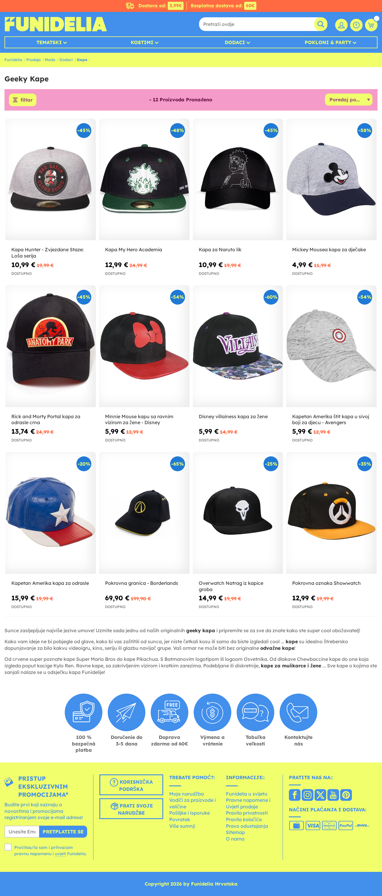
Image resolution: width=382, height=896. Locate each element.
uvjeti (60, 853)
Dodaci (235, 42)
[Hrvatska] (295, 795)
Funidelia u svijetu (246, 794)
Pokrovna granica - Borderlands (141, 583)
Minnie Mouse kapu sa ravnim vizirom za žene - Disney (139, 419)
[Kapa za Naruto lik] (238, 180)
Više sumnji (182, 826)
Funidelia (13, 59)
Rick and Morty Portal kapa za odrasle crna (45, 419)
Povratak (179, 819)
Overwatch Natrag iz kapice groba (231, 586)
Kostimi (142, 42)
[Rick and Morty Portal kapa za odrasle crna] (50, 346)
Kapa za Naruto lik (220, 249)
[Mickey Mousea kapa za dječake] (331, 180)
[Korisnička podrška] (356, 25)
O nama (235, 839)
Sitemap (235, 832)
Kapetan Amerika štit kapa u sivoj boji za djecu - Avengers (330, 419)
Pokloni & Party (328, 42)
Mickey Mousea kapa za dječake (329, 249)
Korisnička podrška (135, 785)
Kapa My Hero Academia (133, 249)
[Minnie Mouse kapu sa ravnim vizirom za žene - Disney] (144, 346)
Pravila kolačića (244, 819)
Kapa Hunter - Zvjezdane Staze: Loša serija (47, 253)
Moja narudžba (186, 794)
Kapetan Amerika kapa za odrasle (50, 583)
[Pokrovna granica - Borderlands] (144, 513)
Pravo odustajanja (247, 826)
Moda (50, 59)
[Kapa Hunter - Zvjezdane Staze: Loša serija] (50, 180)
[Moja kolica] (371, 25)
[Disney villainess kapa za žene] (238, 346)
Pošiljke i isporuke (189, 813)
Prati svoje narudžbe (135, 809)
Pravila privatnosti (247, 813)
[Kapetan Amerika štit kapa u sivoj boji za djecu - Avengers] (331, 346)
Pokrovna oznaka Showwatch (326, 583)
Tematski (49, 42)
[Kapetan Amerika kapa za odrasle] (50, 513)
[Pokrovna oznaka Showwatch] (331, 513)
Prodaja (33, 59)
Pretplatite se (63, 832)
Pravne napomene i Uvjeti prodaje (248, 803)
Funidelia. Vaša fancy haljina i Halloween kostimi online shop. (55, 24)
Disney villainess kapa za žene (233, 416)
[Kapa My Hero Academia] (144, 180)
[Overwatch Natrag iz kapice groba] (238, 513)
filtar (27, 100)
